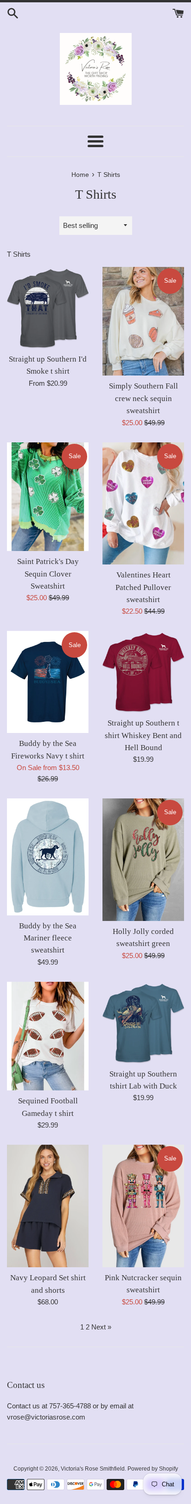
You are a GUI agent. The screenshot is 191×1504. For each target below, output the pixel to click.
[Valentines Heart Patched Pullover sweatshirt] (143, 503)
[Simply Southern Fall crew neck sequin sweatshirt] (143, 321)
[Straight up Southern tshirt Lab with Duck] (143, 1022)
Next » (101, 1327)
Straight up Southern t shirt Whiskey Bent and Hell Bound (143, 735)
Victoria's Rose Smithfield (93, 1468)
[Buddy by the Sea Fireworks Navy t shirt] (48, 682)
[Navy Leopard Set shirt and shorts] (48, 1206)
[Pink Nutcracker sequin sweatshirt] (143, 1206)
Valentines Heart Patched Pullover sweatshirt (143, 587)
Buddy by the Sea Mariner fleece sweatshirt (47, 938)
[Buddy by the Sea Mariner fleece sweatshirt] (48, 856)
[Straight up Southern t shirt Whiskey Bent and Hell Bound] (143, 672)
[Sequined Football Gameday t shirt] (48, 1036)
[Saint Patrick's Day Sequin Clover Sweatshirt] (48, 496)
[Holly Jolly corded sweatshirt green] (143, 859)
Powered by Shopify (152, 1468)
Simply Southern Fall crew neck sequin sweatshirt (143, 398)
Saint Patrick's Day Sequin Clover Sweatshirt (48, 573)
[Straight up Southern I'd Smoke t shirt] (48, 308)
